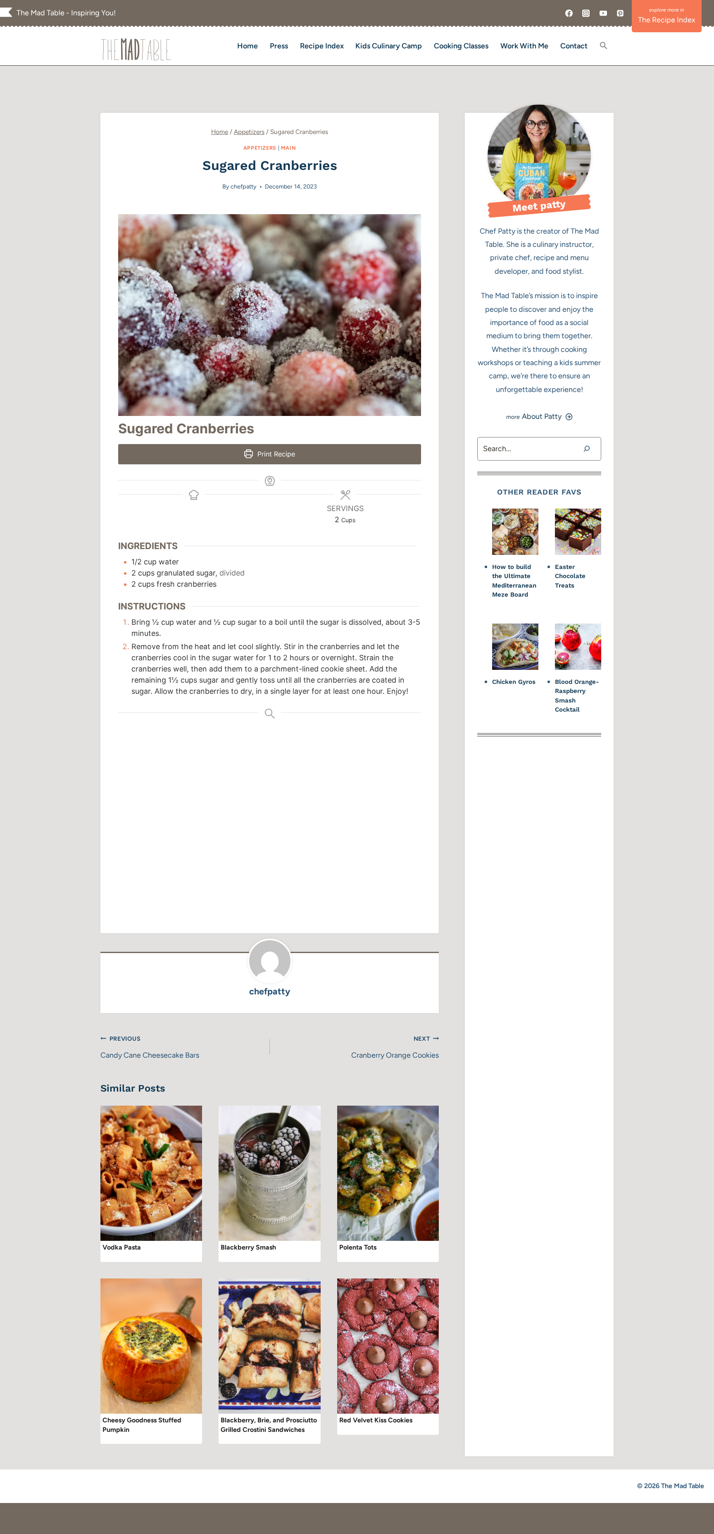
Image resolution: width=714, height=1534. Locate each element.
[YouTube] (603, 13)
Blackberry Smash (248, 1247)
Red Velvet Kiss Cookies (375, 1420)
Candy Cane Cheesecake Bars (149, 1047)
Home (247, 45)
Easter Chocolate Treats (570, 576)
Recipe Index (322, 45)
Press (279, 45)
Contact (574, 45)
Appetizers (259, 148)
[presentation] (151, 1173)
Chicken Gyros (514, 682)
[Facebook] (569, 13)
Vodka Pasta (121, 1247)
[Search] (586, 449)
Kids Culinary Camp (388, 45)
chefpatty (244, 186)
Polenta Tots (357, 1247)
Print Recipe (275, 454)
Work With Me (524, 45)
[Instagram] (585, 13)
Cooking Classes (461, 45)
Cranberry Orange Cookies (395, 1047)
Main (288, 148)
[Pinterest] (620, 13)
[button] (603, 46)
